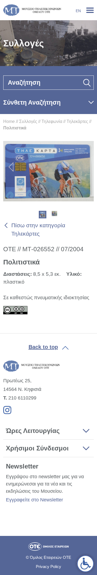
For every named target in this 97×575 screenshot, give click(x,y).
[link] (85, 563)
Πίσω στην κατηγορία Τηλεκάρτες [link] (38, 229)
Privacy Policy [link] (48, 566)
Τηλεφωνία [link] (51, 121)
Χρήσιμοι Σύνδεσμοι (37, 448)
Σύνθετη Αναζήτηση (32, 102)
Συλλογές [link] (28, 121)
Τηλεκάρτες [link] (77, 121)
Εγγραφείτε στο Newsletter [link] (34, 499)
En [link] (78, 11)
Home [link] (9, 121)
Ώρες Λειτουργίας (33, 430)
